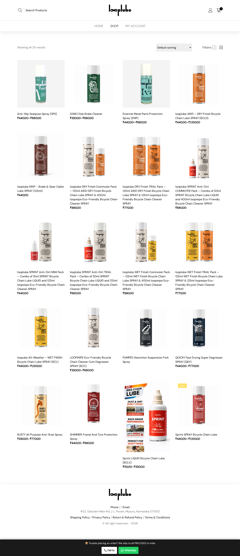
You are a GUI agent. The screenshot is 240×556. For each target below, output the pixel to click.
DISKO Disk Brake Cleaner (86, 114)
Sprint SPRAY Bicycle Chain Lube (196, 434)
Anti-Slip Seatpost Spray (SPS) (37, 114)
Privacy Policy (101, 517)
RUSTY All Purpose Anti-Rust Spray (39, 434)
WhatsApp (130, 550)
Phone (114, 507)
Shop (114, 26)
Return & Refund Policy (127, 517)
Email (126, 507)
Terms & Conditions (157, 517)
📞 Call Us (109, 550)
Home (98, 26)
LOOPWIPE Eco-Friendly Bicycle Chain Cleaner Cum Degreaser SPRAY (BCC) (90, 362)
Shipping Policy (80, 517)
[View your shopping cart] (218, 10)
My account (135, 26)
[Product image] (41, 84)
